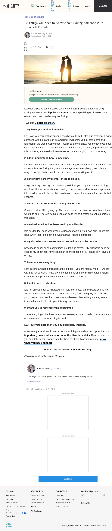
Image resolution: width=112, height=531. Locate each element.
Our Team (9, 499)
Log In (87, 6)
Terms (104, 525)
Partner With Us (36, 499)
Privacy (98, 525)
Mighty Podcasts (62, 506)
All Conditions (36, 511)
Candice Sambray (38, 34)
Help (7, 510)
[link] (11, 6)
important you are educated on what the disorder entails (57, 335)
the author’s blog (81, 349)
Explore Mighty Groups (65, 499)
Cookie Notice (11, 516)
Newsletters (41, 6)
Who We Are (10, 496)
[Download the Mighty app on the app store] (91, 497)
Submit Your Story (38, 496)
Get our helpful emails (51, 99)
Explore (59, 6)
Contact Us (60, 496)
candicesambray (33, 382)
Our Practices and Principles (16, 506)
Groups (76, 6)
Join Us (103, 5)
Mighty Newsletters (63, 503)
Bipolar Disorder (34, 16)
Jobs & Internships (12, 503)
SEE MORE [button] (68, 479)
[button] (50, 34)
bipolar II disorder (58, 112)
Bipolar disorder (44, 123)
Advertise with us (37, 503)
